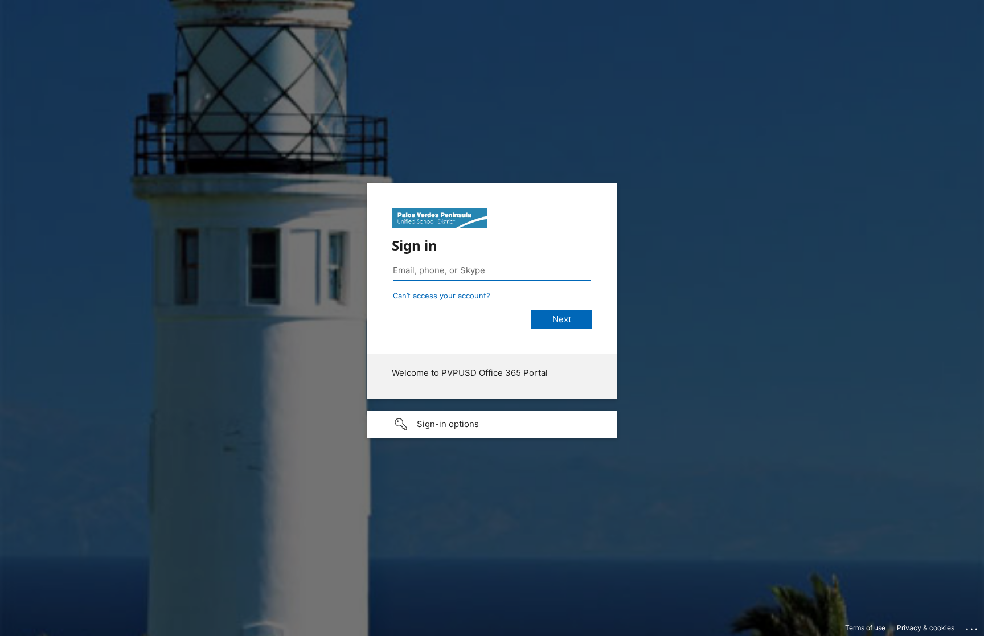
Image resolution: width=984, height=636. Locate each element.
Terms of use (865, 627)
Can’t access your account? (441, 295)
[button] (492, 424)
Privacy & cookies (925, 627)
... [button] (972, 626)
